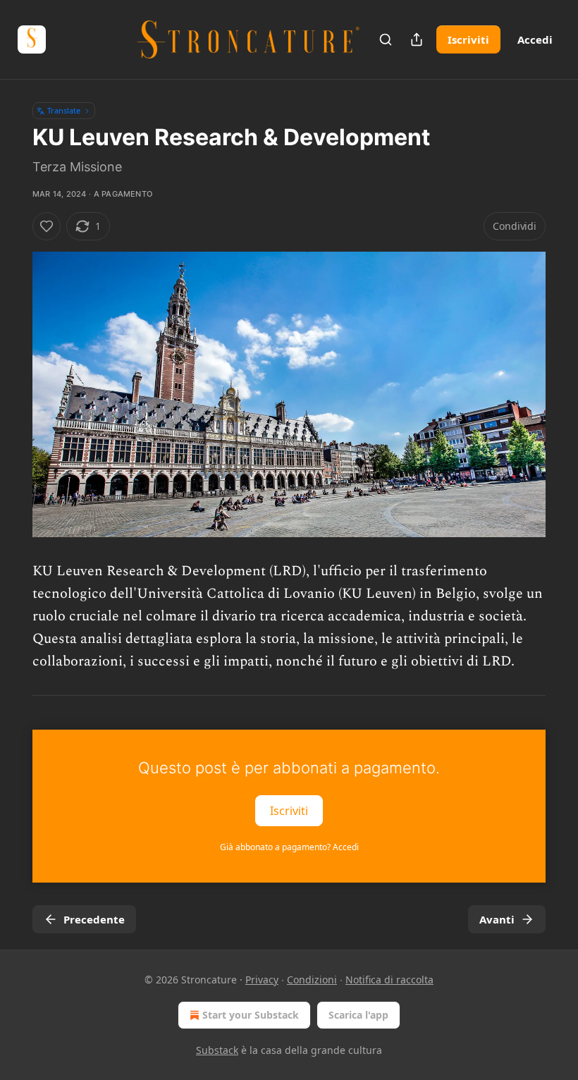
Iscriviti (468, 39)
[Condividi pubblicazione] (416, 39)
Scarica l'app (358, 1014)
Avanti (497, 919)
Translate (63, 110)
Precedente (94, 919)
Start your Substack (250, 1014)
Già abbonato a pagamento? (289, 847)
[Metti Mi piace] (46, 226)
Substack (217, 1050)
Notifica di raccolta (389, 979)
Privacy (261, 979)
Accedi (535, 39)
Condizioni (312, 979)
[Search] (385, 39)
